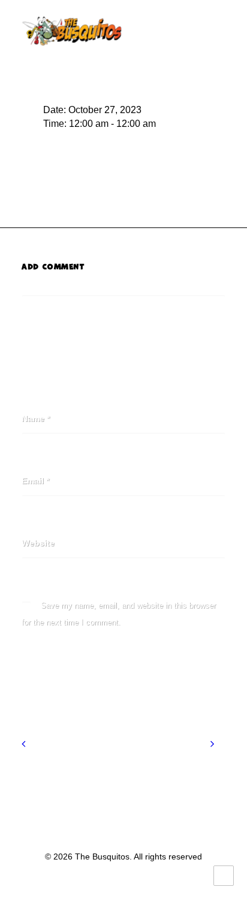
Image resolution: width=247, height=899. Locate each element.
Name (36, 418)
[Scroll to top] (223, 875)
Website (38, 543)
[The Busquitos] (72, 31)
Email (35, 480)
